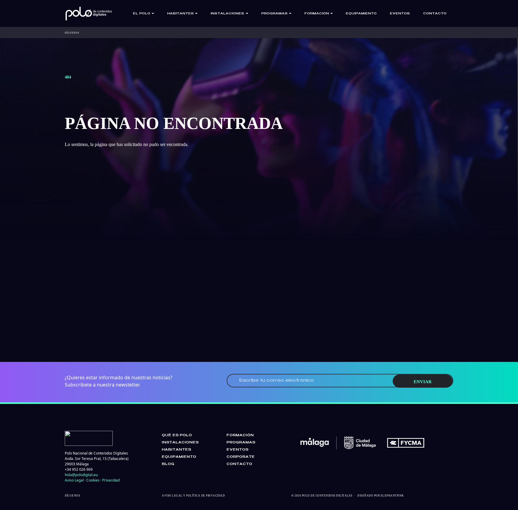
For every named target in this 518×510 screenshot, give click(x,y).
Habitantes (176, 449)
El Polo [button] (141, 13)
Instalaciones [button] (227, 13)
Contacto (435, 13)
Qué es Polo (177, 435)
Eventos (400, 13)
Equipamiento (361, 13)
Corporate (241, 456)
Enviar (423, 381)
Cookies (93, 480)
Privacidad (111, 480)
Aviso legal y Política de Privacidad (193, 495)
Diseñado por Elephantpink (380, 495)
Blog (168, 464)
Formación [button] (317, 13)
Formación (240, 435)
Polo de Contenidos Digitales (327, 495)
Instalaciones (180, 442)
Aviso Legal (74, 480)
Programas (241, 442)
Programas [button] (274, 13)
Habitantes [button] (180, 13)
